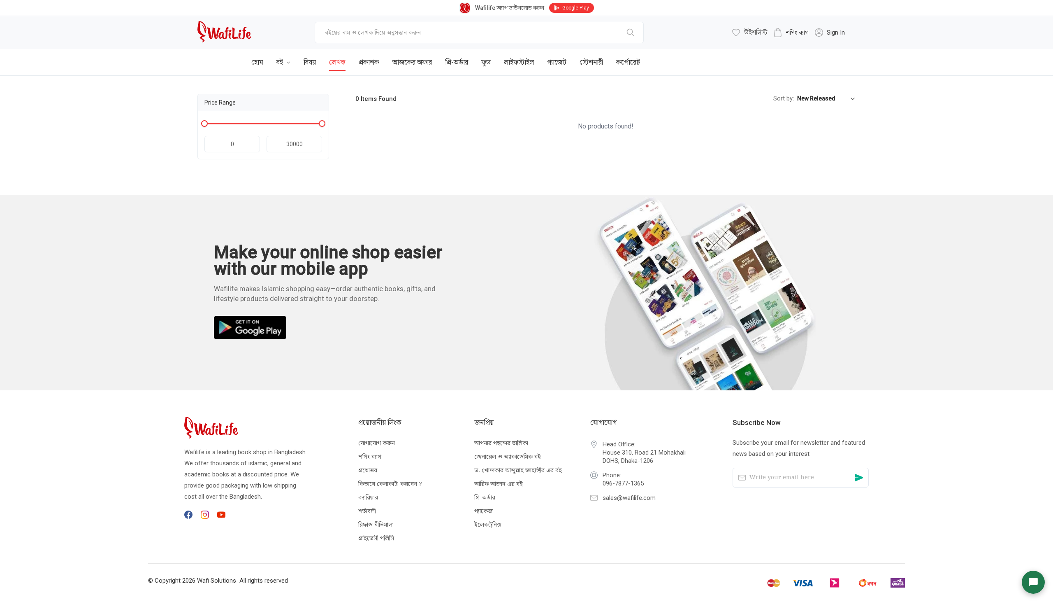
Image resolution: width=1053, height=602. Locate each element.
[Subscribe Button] (859, 478)
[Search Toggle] (810, 56)
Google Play (575, 8)
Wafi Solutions (216, 580)
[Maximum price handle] (322, 123)
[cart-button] (837, 56)
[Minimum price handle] (204, 123)
